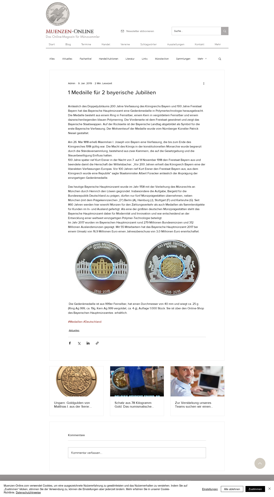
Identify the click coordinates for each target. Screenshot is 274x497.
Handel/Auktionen (108, 58)
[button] (220, 45)
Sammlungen (183, 58)
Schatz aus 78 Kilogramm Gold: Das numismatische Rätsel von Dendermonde (133, 404)
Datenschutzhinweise (28, 492)
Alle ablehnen (232, 489)
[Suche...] (224, 31)
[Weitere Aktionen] (203, 83)
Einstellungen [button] (210, 489)
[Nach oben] (259, 463)
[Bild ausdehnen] (102, 268)
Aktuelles (67, 58)
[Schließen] (269, 489)
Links (145, 58)
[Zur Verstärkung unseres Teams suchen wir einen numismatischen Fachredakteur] (197, 381)
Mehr (200, 58)
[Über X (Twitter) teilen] (79, 343)
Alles (52, 58)
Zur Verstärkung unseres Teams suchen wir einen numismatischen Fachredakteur (193, 404)
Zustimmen (255, 489)
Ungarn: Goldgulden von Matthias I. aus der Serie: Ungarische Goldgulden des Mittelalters (74, 404)
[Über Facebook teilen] (70, 343)
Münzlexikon (162, 58)
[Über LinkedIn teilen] (88, 343)
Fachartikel (86, 58)
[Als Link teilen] (97, 343)
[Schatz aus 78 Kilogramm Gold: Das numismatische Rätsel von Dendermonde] (137, 381)
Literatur (130, 58)
